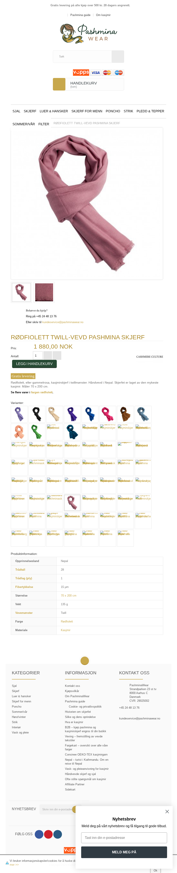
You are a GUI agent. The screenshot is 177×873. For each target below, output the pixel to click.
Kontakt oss (72, 685)
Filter (43, 124)
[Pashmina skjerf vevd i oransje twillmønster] (108, 485)
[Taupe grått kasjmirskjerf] (54, 520)
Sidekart (70, 789)
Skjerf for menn (86, 111)
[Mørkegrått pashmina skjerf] (37, 485)
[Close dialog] (167, 811)
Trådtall (20, 569)
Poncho (113, 111)
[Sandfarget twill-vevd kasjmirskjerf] (108, 503)
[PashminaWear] (89, 31)
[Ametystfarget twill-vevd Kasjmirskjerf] (19, 414)
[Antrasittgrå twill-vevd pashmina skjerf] (37, 414)
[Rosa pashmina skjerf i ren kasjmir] (19, 503)
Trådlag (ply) (23, 578)
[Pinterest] (48, 834)
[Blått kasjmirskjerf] (90, 414)
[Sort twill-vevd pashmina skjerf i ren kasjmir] (19, 520)
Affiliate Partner (74, 784)
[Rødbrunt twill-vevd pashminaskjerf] (54, 503)
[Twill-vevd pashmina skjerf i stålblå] (108, 538)
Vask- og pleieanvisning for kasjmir (87, 768)
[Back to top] (85, 661)
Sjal (16, 111)
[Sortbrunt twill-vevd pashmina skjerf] (37, 520)
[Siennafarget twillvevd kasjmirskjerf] (125, 503)
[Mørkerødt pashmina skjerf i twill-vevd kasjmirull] (72, 485)
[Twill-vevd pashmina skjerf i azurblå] (125, 520)
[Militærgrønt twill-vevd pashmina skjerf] (90, 467)
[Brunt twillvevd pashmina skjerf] (125, 414)
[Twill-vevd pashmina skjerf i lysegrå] (72, 538)
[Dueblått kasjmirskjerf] (143, 414)
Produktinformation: (24, 554)
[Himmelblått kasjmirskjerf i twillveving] (90, 432)
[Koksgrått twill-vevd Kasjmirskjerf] (90, 449)
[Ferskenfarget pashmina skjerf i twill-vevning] (19, 432)
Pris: (14, 348)
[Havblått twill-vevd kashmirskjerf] (72, 432)
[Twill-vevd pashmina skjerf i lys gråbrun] (37, 538)
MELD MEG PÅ (124, 852)
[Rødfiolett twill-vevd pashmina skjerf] (21, 292)
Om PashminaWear (77, 696)
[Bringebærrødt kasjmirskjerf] (108, 414)
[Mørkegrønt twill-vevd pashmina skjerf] (54, 485)
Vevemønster (24, 612)
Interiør (16, 727)
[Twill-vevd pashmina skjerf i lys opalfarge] (54, 538)
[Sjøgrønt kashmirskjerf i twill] (143, 503)
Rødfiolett (67, 621)
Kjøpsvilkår (72, 691)
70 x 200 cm (68, 595)
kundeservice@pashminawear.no (62, 322)
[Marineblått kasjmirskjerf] (72, 467)
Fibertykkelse (24, 587)
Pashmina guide (75, 701)
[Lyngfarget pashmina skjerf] (19, 467)
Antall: (15, 356)
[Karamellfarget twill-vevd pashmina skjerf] (143, 432)
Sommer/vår (24, 124)
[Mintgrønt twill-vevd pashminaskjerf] (108, 467)
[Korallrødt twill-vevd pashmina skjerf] (108, 449)
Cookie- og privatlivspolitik (85, 706)
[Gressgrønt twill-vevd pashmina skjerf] (37, 432)
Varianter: (17, 403)
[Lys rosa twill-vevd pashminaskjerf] (37, 467)
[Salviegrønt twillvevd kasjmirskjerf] (90, 503)
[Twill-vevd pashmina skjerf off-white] (125, 538)
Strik (128, 111)
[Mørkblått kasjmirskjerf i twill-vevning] (19, 485)
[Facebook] (39, 834)
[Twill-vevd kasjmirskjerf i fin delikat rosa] (108, 520)
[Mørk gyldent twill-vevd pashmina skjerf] (143, 467)
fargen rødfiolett (41, 392)
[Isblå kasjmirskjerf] (125, 432)
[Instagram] (57, 834)
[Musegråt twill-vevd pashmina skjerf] (125, 467)
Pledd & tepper (150, 111)
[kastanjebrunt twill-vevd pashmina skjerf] (72, 449)
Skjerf (30, 111)
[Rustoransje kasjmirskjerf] (37, 503)
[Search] (118, 56)
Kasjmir (65, 630)
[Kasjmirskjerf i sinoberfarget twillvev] (54, 449)
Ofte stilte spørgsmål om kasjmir (85, 779)
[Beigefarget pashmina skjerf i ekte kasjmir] (54, 414)
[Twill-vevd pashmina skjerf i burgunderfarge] (143, 520)
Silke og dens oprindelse (80, 717)
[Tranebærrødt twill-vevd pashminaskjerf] (72, 520)
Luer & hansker (54, 111)
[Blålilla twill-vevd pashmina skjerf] (72, 414)
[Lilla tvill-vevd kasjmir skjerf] (125, 449)
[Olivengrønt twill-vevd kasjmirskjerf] (90, 485)
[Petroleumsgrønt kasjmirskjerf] (143, 485)
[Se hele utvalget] (149, 356)
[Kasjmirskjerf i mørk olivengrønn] (37, 449)
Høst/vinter (19, 717)
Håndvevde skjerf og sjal (80, 774)
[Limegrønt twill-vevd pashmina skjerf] (143, 449)
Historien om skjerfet (78, 711)
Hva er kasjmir (74, 722)
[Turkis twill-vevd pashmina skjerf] (90, 520)
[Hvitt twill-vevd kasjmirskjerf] (108, 432)
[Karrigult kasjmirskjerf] (19, 449)
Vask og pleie (20, 732)
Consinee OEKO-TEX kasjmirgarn (86, 754)
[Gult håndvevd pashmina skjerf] (54, 432)
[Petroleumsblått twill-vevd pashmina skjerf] (125, 485)
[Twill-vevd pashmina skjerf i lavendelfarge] (19, 538)
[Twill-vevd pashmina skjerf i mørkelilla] (90, 538)
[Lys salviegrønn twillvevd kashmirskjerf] (54, 467)
